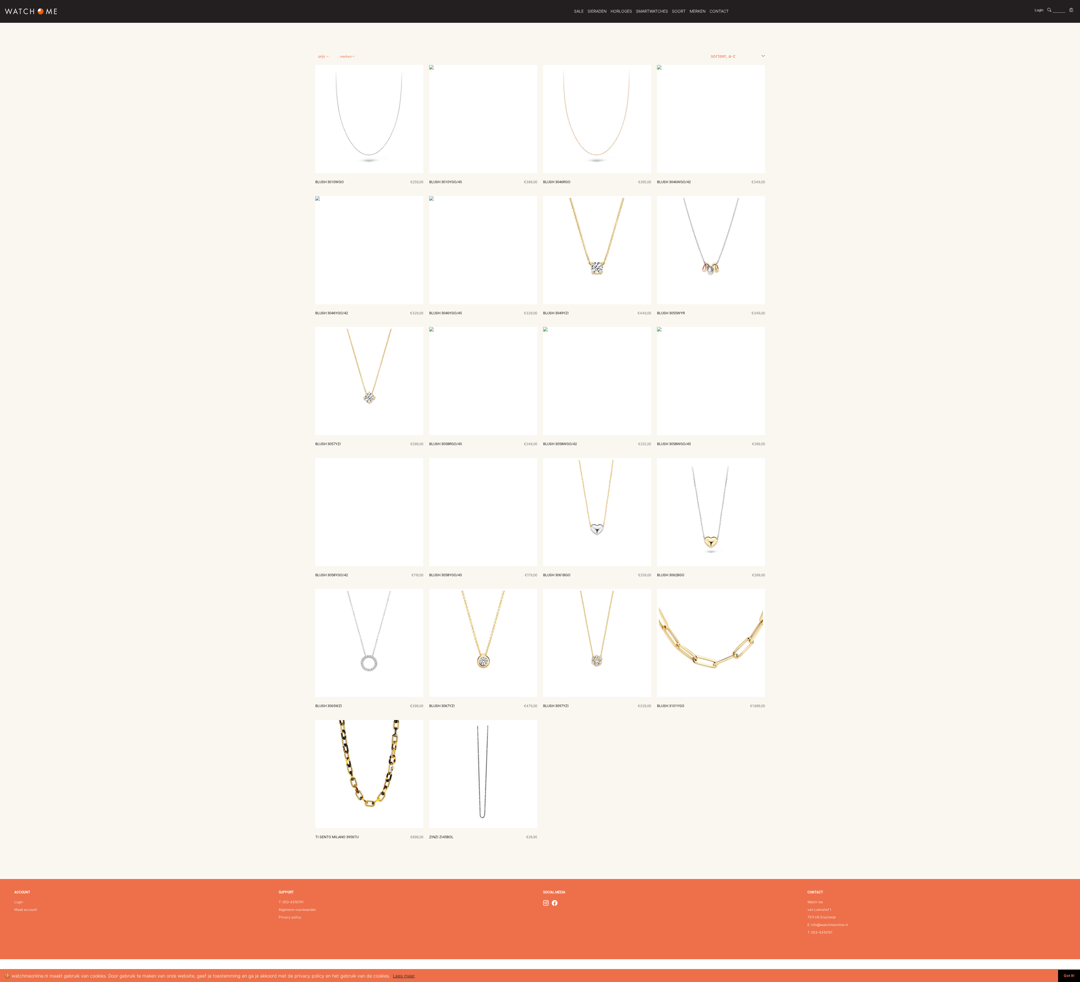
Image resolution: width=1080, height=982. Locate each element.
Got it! (1069, 976)
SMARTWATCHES (652, 11)
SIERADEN (597, 11)
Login (1039, 10)
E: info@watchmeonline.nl (827, 925)
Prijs (322, 57)
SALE (579, 11)
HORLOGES (621, 11)
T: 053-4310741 (291, 902)
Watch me (815, 902)
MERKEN (698, 11)
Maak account (25, 909)
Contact (719, 11)
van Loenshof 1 (819, 909)
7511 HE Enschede (821, 917)
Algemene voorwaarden (297, 909)
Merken (346, 56)
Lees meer (404, 976)
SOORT (679, 11)
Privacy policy (290, 917)
